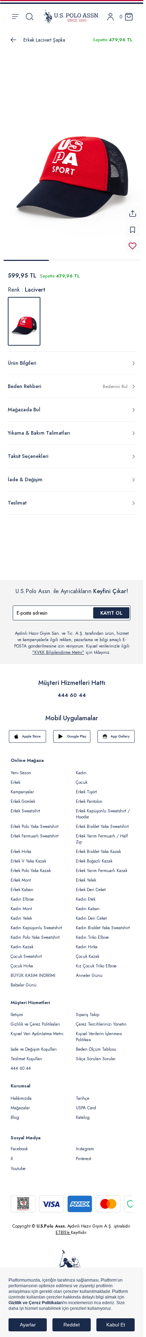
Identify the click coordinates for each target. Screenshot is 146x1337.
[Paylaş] (132, 214)
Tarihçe (82, 1098)
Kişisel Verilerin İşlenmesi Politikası (99, 1037)
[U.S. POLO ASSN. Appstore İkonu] (27, 736)
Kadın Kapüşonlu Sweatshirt (36, 928)
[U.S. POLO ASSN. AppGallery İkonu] (116, 736)
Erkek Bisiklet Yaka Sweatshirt (102, 826)
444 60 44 (71, 695)
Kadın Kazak (22, 947)
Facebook (19, 1149)
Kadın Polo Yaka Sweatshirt (35, 937)
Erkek (15, 782)
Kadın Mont (21, 909)
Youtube (18, 1168)
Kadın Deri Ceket (91, 918)
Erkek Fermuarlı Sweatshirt (34, 836)
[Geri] (13, 40)
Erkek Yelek (86, 880)
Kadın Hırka (86, 947)
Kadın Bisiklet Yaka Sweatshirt (103, 928)
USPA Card (86, 1108)
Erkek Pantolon (89, 801)
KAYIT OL (111, 612)
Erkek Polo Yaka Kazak (31, 870)
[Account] (110, 16)
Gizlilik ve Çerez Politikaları (35, 1024)
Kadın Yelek (21, 918)
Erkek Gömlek (23, 801)
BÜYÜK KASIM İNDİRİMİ (33, 975)
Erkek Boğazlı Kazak (94, 861)
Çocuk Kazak (87, 956)
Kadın (81, 773)
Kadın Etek (85, 899)
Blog (15, 1117)
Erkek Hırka (21, 851)
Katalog (83, 1117)
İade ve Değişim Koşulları (34, 1049)
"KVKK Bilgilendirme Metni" (58, 652)
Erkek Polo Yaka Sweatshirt (34, 826)
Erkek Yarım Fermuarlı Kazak (101, 870)
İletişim (17, 1014)
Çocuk (81, 782)
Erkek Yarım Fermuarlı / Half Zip (102, 839)
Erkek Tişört (86, 792)
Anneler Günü (89, 975)
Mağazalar (20, 1108)
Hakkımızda (21, 1098)
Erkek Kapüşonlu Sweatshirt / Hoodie (103, 814)
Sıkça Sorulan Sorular (96, 1059)
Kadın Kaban (88, 909)
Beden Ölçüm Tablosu (96, 1049)
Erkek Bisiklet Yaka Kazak (98, 851)
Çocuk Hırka (22, 966)
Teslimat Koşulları (26, 1059)
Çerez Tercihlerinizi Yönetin (101, 1024)
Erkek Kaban (22, 890)
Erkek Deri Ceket (91, 890)
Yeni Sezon (21, 773)
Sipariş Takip (87, 1014)
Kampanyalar (22, 792)
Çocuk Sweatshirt (26, 956)
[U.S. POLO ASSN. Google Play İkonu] (71, 736)
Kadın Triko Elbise (92, 937)
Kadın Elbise (22, 899)
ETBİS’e (63, 1232)
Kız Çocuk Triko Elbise (96, 966)
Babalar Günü (23, 985)
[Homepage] (71, 17)
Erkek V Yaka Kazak (28, 861)
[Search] (29, 17)
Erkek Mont (21, 880)
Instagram (85, 1149)
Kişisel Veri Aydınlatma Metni (37, 1034)
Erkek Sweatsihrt (25, 811)
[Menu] (15, 17)
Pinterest (83, 1159)
